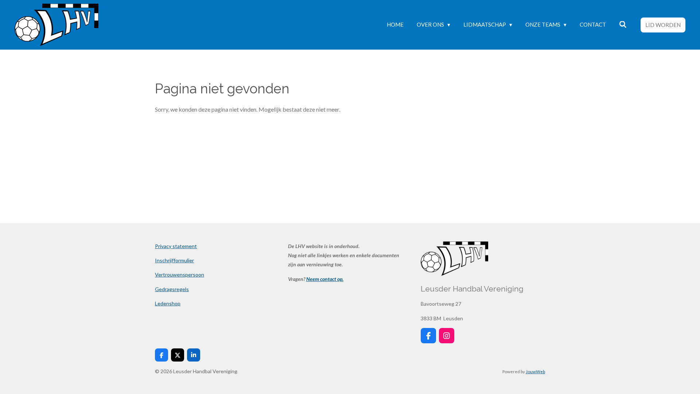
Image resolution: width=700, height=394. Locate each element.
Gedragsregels (172, 289)
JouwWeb (535, 371)
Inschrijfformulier (174, 260)
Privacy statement (176, 246)
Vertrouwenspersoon (179, 274)
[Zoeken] (622, 24)
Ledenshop (167, 303)
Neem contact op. (324, 279)
